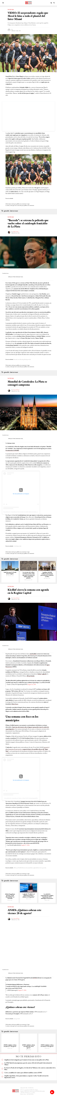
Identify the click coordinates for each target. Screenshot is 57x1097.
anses (15, 1018)
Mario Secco (15, 704)
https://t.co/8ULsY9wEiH (43, 682)
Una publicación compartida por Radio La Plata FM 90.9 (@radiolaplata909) (21, 798)
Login (28, 204)
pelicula (25, 359)
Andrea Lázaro (15, 231)
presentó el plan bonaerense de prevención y (27, 749)
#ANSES (44, 986)
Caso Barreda (20, 359)
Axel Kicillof (33, 654)
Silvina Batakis (30, 676)
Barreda (15, 359)
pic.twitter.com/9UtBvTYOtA (14, 988)
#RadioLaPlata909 (11, 680)
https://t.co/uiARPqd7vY (35, 986)
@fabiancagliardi (21, 680)
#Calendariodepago (11, 984)
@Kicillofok (46, 680)
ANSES (35, 978)
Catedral (15, 546)
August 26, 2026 (32, 684)
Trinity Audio (15, 276)
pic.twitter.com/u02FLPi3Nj (31, 843)
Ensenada (28, 867)
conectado (19, 205)
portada (29, 359)
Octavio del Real (16, 389)
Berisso (23, 867)
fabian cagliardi (33, 867)
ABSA (15, 867)
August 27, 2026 (25, 845)
